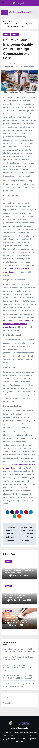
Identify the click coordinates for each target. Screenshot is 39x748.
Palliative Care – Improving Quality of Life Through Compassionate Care (18, 49)
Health (6, 34)
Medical (15, 34)
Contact (6, 697)
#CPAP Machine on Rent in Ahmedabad (19, 66)
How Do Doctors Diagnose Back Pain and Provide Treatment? (26, 533)
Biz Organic (19, 728)
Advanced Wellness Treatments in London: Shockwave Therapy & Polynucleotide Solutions (16, 619)
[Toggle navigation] (3, 3)
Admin (15, 575)
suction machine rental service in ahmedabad (18, 323)
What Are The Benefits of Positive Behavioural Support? (12, 533)
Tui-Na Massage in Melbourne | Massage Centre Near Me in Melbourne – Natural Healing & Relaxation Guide (19, 569)
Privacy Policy (8, 703)
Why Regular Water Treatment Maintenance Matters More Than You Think (18, 667)
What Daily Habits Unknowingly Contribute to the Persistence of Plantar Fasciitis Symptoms (19, 594)
